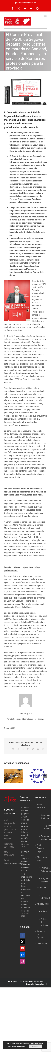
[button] (6, 776)
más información (19, 1046)
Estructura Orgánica (42, 816)
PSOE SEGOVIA (41, 806)
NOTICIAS (41, 887)
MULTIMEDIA (41, 904)
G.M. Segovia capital (40, 848)
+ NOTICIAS (42, 896)
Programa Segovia (42, 880)
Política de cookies (36, 982)
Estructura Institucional (42, 838)
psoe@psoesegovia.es (25, 3)
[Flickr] (22, 954)
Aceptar (35, 1046)
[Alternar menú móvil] (45, 15)
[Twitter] (22, 941)
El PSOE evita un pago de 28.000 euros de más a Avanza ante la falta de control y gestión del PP (25, 824)
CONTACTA (41, 943)
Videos (42, 911)
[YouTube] (22, 948)
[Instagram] (22, 961)
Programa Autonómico (42, 869)
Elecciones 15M (41, 859)
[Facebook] (22, 935)
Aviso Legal (24, 982)
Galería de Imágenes (42, 922)
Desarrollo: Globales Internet (36, 984)
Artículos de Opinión (41, 934)
